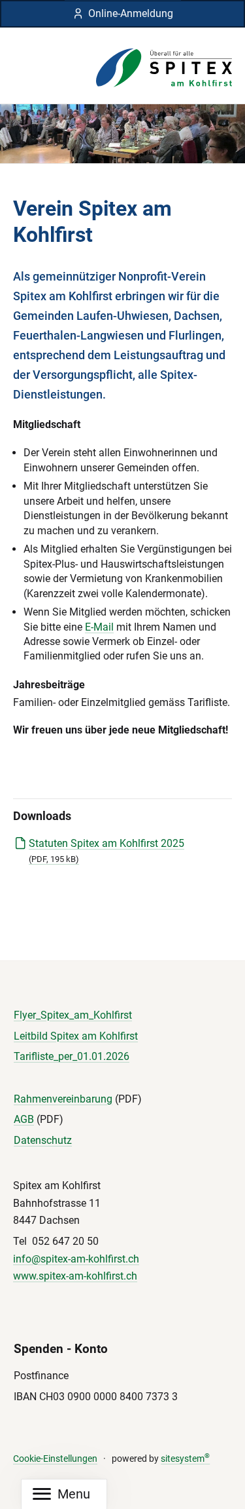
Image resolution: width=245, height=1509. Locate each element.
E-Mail (99, 627)
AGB (24, 1119)
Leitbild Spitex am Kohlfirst (76, 1036)
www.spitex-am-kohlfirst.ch (75, 1276)
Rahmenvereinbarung (63, 1099)
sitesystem (185, 1458)
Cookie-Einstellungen (55, 1458)
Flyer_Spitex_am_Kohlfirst (73, 1015)
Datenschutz (43, 1140)
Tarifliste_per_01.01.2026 (71, 1056)
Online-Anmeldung (130, 13)
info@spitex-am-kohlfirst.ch (76, 1259)
